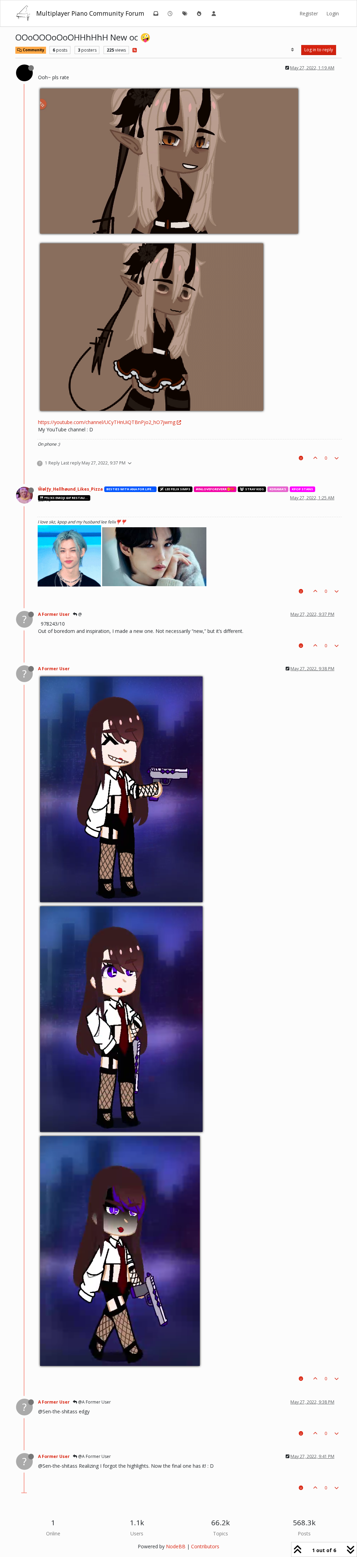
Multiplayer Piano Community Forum (90, 13)
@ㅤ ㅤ (80, 614)
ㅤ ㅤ (38, 68)
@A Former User (94, 1402)
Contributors (205, 1546)
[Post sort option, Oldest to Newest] (292, 50)
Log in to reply (318, 50)
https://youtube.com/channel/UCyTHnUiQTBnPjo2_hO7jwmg (106, 422)
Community (33, 49)
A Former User (54, 614)
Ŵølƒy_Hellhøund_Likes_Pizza (70, 489)
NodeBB (175, 1546)
